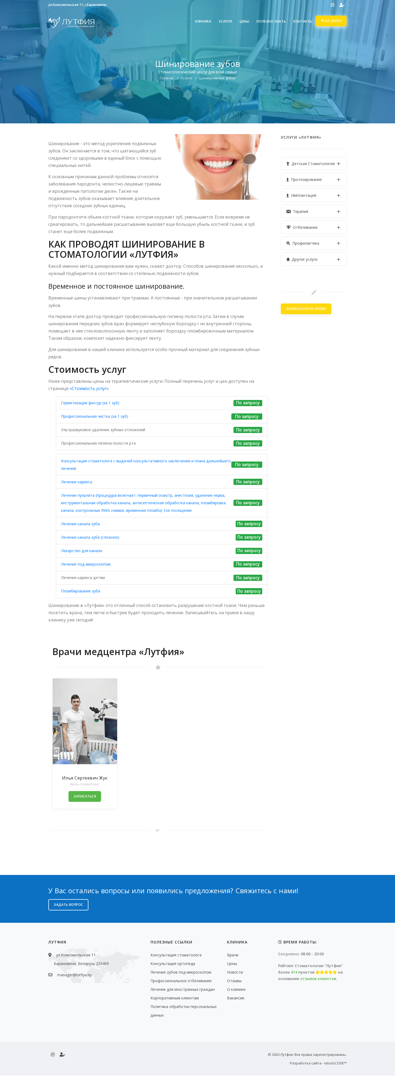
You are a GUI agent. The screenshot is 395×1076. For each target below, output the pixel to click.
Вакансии (235, 997)
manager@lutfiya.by (74, 974)
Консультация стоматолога (176, 954)
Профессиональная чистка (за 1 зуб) (94, 416)
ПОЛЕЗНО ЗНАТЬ (271, 21)
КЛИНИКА (203, 21)
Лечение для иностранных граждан (182, 989)
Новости (235, 972)
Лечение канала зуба (80, 523)
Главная (167, 78)
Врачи (232, 954)
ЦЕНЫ (244, 21)
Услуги (186, 78)
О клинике (236, 989)
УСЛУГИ (225, 21)
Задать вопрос (68, 904)
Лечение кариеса (76, 481)
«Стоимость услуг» (89, 388)
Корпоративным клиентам (174, 997)
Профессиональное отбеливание (181, 980)
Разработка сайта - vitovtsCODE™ (318, 1063)
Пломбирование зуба (80, 591)
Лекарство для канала (81, 550)
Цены (232, 963)
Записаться (85, 796)
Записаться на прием (306, 308)
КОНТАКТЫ (303, 21)
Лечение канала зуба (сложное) (90, 537)
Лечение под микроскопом (85, 564)
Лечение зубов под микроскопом (180, 972)
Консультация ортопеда (172, 963)
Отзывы (234, 980)
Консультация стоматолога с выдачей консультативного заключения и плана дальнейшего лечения (146, 464)
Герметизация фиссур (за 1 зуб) (90, 402)
